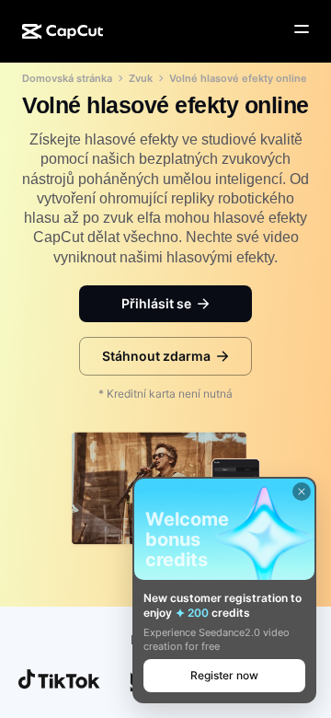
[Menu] (302, 29)
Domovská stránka (67, 78)
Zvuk (141, 78)
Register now (224, 675)
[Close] (301, 491)
